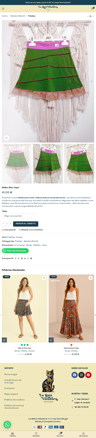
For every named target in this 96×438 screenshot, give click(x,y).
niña (44, 245)
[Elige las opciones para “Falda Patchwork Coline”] (51, 340)
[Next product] (93, 16)
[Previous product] (88, 16)
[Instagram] (81, 375)
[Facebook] (75, 375)
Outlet (31, 351)
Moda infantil (18, 16)
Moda (17, 351)
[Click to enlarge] (6, 138)
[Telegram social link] (31, 259)
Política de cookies (14, 400)
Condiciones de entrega (12, 381)
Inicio (5, 16)
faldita (36, 245)
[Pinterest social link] (22, 259)
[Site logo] (48, 9)
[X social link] (18, 259)
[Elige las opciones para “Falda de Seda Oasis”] (4, 340)
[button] (7, 424)
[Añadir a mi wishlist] (44, 278)
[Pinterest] (88, 375)
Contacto (9, 389)
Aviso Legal (10, 375)
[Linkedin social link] (25, 259)
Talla (4, 212)
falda (29, 245)
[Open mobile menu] (3, 8)
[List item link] (83, 407)
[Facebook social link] (15, 259)
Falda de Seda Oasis (24, 348)
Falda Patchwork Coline (71, 348)
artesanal (19, 245)
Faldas (31, 16)
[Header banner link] (48, 2)
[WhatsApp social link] (28, 259)
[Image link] (48, 389)
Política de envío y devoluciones (14, 407)
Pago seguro (11, 394)
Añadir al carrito (26, 224)
